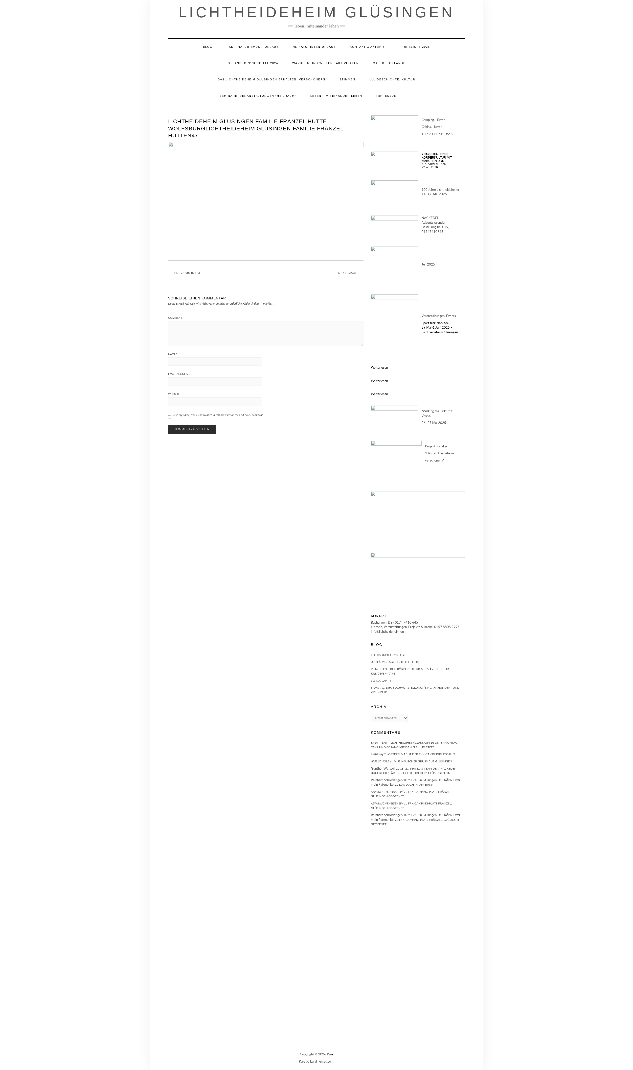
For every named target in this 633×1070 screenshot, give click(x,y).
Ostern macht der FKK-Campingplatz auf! (421, 754)
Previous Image (187, 272)
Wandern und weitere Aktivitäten (325, 63)
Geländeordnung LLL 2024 (253, 63)
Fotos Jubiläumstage (388, 655)
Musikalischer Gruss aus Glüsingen (423, 761)
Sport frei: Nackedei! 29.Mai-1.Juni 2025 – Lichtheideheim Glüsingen (440, 328)
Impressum (386, 95)
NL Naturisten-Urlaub (314, 46)
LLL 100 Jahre (381, 680)
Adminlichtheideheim (387, 791)
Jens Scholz (380, 761)
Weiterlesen (379, 367)
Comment (175, 317)
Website (174, 393)
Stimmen (347, 79)
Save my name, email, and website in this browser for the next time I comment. (218, 415)
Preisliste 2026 (415, 46)
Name (172, 354)
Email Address (179, 373)
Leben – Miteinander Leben (336, 95)
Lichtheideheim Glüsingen (316, 12)
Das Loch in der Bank (416, 784)
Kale (330, 1054)
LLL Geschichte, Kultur (392, 79)
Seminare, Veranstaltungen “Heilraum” (258, 95)
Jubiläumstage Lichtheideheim (395, 661)
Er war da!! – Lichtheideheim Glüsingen (400, 742)
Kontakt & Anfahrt (368, 46)
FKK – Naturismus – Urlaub (253, 46)
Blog (208, 46)
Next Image (347, 272)
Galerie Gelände (389, 63)
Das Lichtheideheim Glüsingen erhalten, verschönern (271, 79)
